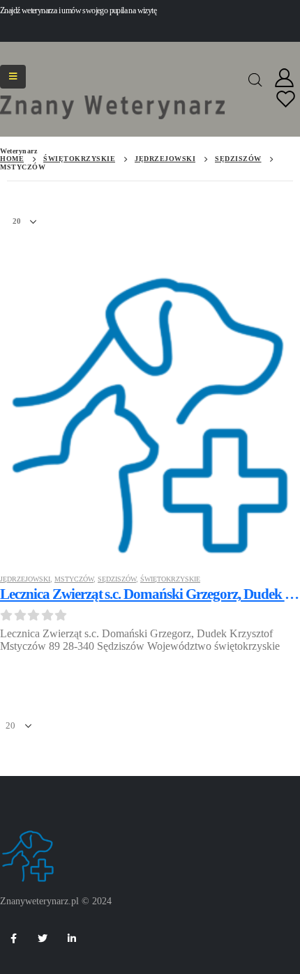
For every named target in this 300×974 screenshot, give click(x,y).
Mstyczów (73, 579)
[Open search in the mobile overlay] (255, 79)
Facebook (13, 938)
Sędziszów (117, 579)
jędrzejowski (25, 579)
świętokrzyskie (170, 579)
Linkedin (72, 938)
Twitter (42, 938)
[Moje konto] (284, 78)
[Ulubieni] (286, 100)
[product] (150, 412)
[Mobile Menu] (13, 77)
